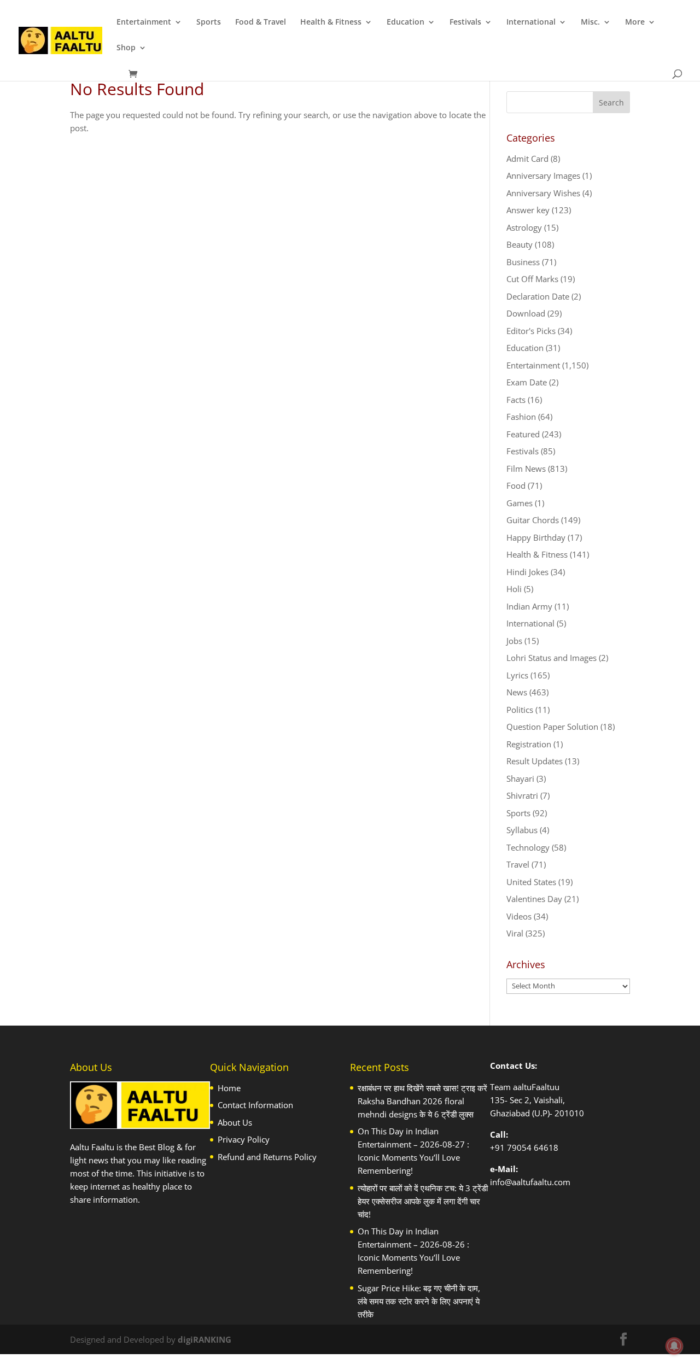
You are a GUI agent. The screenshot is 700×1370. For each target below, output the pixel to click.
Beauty (519, 244)
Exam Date (526, 382)
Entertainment (143, 22)
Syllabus (522, 829)
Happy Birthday (535, 537)
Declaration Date (537, 296)
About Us (235, 1122)
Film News (526, 468)
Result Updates (534, 761)
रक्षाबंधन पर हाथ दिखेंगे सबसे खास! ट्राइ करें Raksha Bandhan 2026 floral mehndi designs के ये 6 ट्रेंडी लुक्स (422, 1101)
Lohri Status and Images (551, 657)
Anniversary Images (543, 175)
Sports (208, 22)
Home (229, 1087)
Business (523, 261)
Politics (519, 709)
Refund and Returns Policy (267, 1156)
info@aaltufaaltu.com (530, 1181)
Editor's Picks (531, 330)
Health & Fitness (330, 22)
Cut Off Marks (532, 278)
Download (525, 313)
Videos (519, 916)
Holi (514, 588)
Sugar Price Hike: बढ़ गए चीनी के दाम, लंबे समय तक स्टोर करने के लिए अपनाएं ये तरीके (419, 1301)
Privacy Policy (244, 1139)
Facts (516, 399)
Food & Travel (260, 22)
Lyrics (517, 675)
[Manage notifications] (674, 1346)
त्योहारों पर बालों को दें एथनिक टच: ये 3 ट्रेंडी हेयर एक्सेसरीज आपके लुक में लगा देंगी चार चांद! (423, 1201)
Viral (514, 933)
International (531, 22)
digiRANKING (204, 1339)
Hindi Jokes (527, 571)
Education (405, 22)
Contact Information (255, 1104)
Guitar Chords (532, 519)
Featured (523, 434)
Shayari (520, 778)
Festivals (465, 22)
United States (531, 881)
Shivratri (522, 795)
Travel (517, 864)
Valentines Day (534, 898)
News (516, 692)
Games (519, 502)
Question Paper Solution (552, 726)
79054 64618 (532, 1147)
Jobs (514, 640)
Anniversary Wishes (543, 193)
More (635, 22)
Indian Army (529, 606)
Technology (528, 847)
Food (516, 485)
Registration (528, 744)
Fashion (521, 416)
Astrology (524, 227)
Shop (126, 48)
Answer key (528, 209)
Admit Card (527, 158)
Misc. (590, 22)
